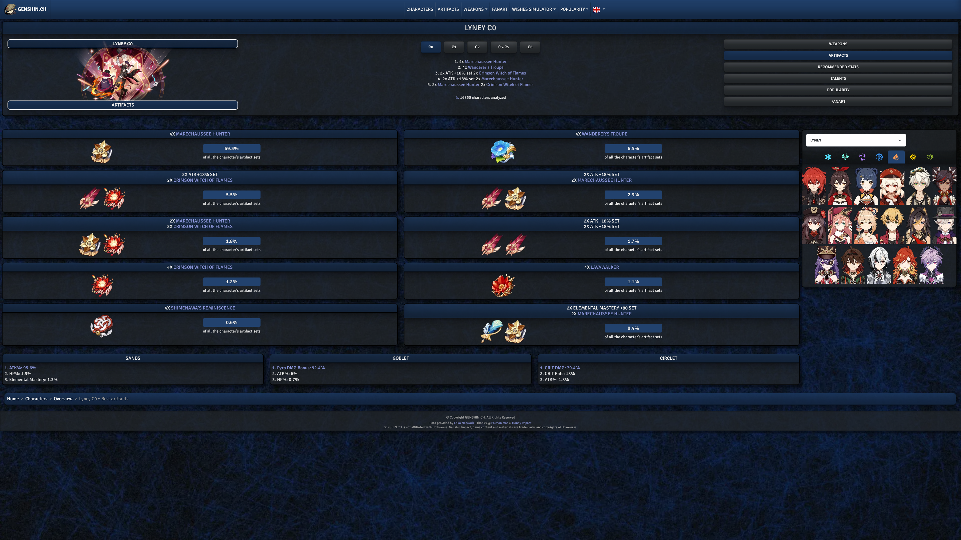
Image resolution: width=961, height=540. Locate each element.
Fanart (500, 9)
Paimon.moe (500, 423)
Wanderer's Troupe (485, 67)
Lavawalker (604, 267)
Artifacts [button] (838, 55)
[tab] (828, 157)
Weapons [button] (473, 9)
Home (13, 399)
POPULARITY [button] (838, 90)
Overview (63, 399)
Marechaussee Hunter (485, 61)
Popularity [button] (572, 9)
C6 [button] (530, 47)
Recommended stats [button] (838, 67)
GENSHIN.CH (32, 9)
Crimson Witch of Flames (502, 73)
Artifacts (448, 9)
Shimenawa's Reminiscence (202, 308)
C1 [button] (454, 47)
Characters (419, 9)
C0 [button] (430, 47)
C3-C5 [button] (503, 47)
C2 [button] (477, 47)
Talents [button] (838, 78)
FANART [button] (838, 101)
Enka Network (464, 423)
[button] (599, 9)
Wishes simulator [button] (532, 9)
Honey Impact (522, 423)
